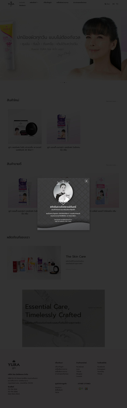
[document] (63, 204)
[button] (86, 181)
